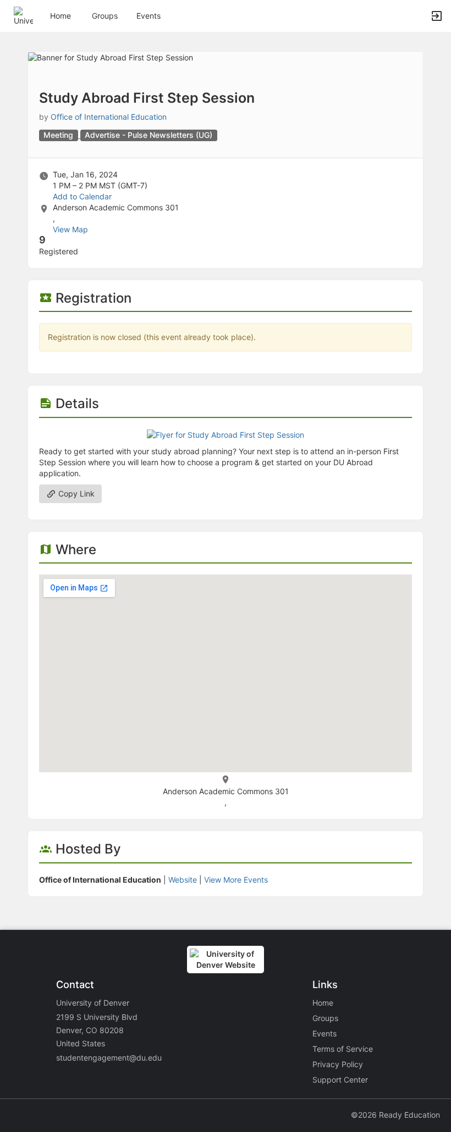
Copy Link (75, 493)
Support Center (340, 1079)
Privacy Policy (337, 1064)
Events (148, 15)
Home (322, 1002)
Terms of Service (342, 1048)
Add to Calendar (82, 196)
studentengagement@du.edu (109, 1057)
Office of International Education (109, 116)
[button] (23, 15)
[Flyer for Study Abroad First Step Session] (225, 434)
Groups (105, 15)
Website (182, 879)
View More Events (236, 879)
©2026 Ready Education (395, 1114)
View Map (70, 229)
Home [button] (60, 15)
